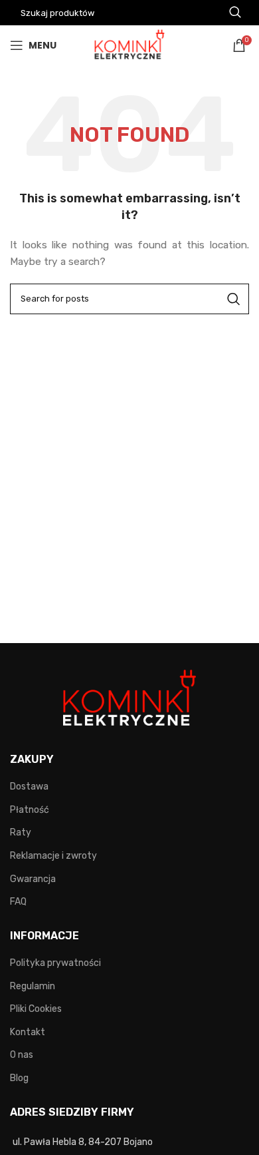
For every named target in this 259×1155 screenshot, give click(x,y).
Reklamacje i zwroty (53, 855)
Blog (19, 1078)
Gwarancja (33, 879)
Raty (20, 832)
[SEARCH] (233, 299)
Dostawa (29, 786)
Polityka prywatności (55, 963)
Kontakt (27, 1032)
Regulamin (32, 986)
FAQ (18, 901)
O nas (21, 1054)
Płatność (29, 809)
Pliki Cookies (36, 1009)
